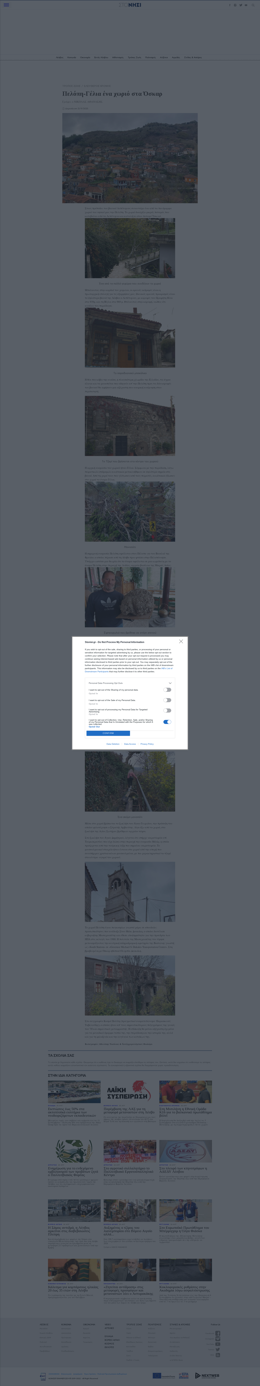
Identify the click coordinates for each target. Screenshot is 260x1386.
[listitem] (130, 683)
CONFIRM (108, 733)
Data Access (130, 744)
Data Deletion (113, 744)
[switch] (167, 690)
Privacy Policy (147, 744)
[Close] (182, 642)
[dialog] (130, 693)
